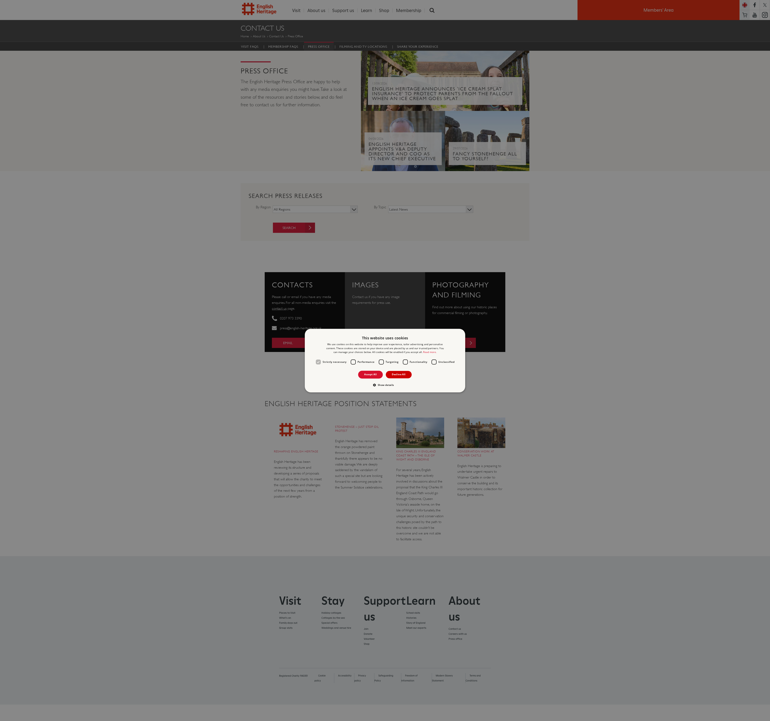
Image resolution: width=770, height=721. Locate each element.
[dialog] (385, 360)
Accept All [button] (370, 374)
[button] (385, 384)
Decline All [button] (398, 374)
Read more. (430, 352)
